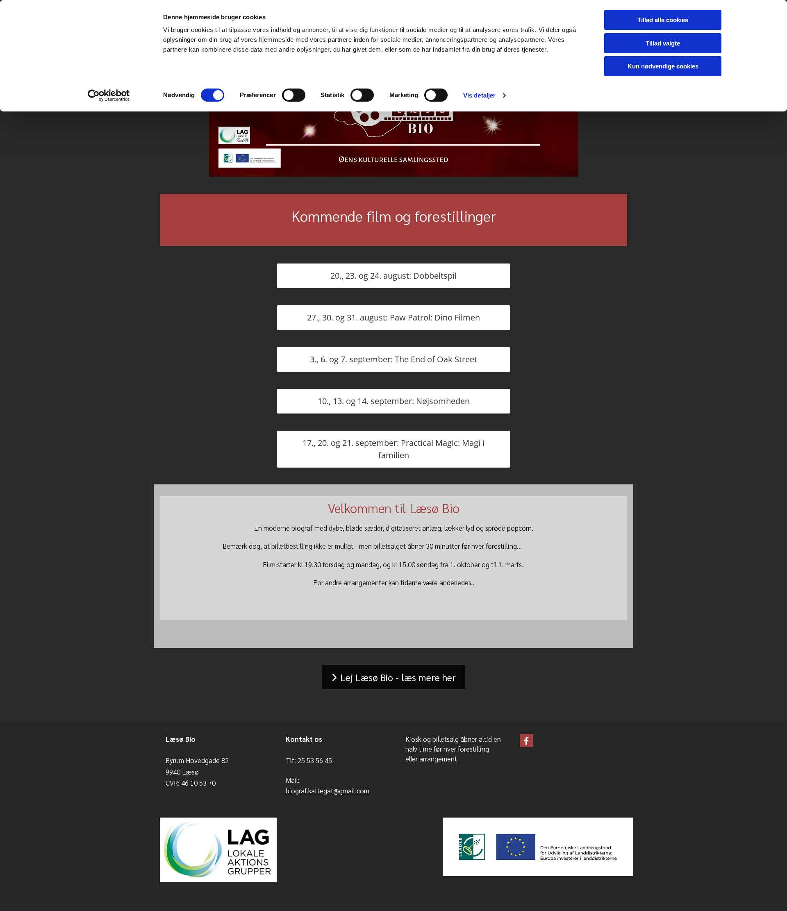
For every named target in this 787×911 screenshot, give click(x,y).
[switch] (293, 95)
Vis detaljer (479, 95)
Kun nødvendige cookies (663, 66)
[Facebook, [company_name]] (526, 740)
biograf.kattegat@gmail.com (327, 790)
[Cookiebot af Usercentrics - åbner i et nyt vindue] (109, 95)
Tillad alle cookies (662, 19)
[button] (393, 276)
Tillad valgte (663, 43)
